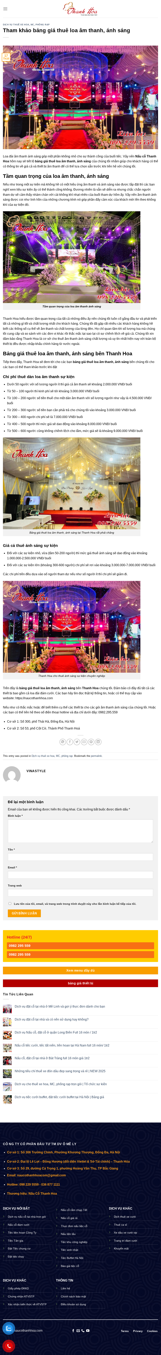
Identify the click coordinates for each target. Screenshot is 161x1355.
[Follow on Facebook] (73, 1331)
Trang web (15, 885)
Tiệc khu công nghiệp (74, 1242)
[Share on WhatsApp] (62, 742)
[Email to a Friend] (84, 742)
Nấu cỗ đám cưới (18, 1224)
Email (12, 867)
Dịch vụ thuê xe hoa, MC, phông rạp (26, 24)
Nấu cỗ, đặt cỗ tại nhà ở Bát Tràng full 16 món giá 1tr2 (52, 1058)
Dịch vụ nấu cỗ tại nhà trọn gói (27, 1216)
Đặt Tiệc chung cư (19, 1248)
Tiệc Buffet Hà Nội (72, 1257)
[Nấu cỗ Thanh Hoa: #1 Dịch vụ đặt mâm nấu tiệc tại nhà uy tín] (80, 9)
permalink (96, 755)
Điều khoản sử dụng (73, 1304)
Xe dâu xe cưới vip (125, 1232)
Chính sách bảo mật (73, 1296)
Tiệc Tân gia (15, 1240)
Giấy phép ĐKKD (18, 1288)
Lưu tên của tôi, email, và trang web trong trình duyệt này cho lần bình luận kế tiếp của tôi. (75, 903)
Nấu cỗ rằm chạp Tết (74, 1210)
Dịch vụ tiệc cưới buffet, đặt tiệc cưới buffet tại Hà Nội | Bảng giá (59, 1097)
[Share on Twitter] (77, 742)
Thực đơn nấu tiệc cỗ (74, 1226)
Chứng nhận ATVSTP (21, 1296)
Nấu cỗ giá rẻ (69, 1218)
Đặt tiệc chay (16, 1256)
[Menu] (5, 9)
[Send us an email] (78, 1331)
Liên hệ (65, 1288)
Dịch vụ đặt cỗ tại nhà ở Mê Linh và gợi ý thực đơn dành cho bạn (60, 1006)
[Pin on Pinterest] (91, 742)
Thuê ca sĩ (120, 1224)
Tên (11, 849)
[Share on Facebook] (70, 742)
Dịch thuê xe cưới (125, 1216)
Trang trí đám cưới (125, 1240)
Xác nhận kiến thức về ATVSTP (27, 1304)
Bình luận (15, 815)
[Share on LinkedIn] (98, 742)
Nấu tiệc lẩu (68, 1234)
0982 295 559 (19, 946)
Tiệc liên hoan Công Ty (22, 1232)
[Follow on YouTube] (87, 1331)
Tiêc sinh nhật (69, 1249)
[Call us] (82, 1331)
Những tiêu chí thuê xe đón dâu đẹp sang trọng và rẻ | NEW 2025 (60, 1071)
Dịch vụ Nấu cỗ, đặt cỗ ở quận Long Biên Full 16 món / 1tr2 (56, 1032)
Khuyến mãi (121, 1248)
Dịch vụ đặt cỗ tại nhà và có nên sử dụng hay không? (52, 1019)
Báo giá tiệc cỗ (70, 1266)
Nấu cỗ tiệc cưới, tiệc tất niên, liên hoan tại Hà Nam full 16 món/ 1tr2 (62, 1045)
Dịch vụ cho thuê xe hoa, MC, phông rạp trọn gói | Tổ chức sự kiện (61, 1084)
